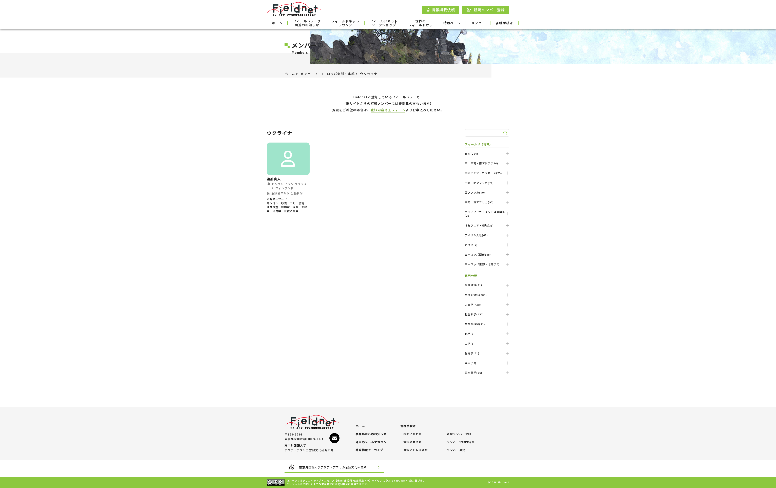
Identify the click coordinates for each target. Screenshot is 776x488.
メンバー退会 (456, 450)
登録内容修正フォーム (388, 109)
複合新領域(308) (476, 295)
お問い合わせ (412, 434)
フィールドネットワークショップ (384, 23)
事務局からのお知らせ (371, 434)
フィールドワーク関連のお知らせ (307, 23)
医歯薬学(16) (473, 373)
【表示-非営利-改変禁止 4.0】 (353, 480)
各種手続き (504, 22)
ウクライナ (368, 73)
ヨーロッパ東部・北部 (337, 73)
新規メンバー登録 (459, 434)
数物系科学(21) (475, 324)
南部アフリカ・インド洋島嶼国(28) (485, 213)
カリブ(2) (471, 245)
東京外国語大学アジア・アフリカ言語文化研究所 (333, 467)
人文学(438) (473, 304)
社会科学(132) (474, 314)
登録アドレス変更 (415, 450)
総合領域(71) (473, 285)
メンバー (478, 22)
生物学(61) (472, 353)
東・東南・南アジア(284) (481, 163)
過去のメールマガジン (371, 442)
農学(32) (471, 363)
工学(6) (470, 343)
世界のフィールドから (420, 23)
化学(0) (470, 334)
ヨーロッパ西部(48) (478, 254)
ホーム (277, 22)
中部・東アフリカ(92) (479, 202)
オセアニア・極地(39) (479, 225)
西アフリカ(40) (475, 192)
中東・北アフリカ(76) (479, 183)
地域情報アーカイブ (369, 450)
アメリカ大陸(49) (476, 235)
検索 (505, 133)
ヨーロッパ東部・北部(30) (482, 264)
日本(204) (471, 153)
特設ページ (452, 22)
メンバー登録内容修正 (462, 442)
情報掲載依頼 (412, 442)
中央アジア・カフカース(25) (483, 173)
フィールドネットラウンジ (345, 23)
